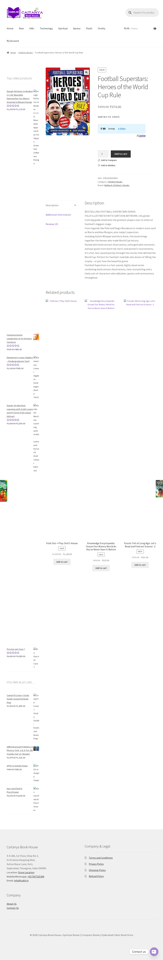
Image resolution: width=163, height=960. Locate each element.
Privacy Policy (96, 864)
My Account (13, 40)
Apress (77, 28)
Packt (89, 28)
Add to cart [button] (61, 561)
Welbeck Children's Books (116, 185)
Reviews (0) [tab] (52, 224)
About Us (12, 903)
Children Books (25, 52)
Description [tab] (52, 205)
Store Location (26, 872)
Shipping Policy (97, 870)
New (21, 28)
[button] (86, 72)
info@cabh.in (21, 880)
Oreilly (101, 28)
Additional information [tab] (58, 214)
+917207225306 (36, 876)
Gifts (31, 28)
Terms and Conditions (101, 857)
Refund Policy (96, 876)
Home (10, 28)
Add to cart (120, 153)
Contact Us (13, 907)
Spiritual (63, 28)
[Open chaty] (154, 950)
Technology (46, 28)
